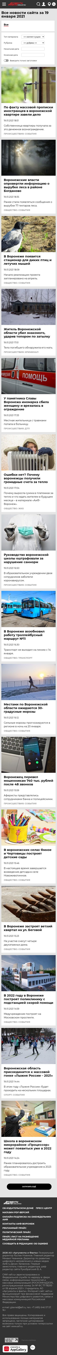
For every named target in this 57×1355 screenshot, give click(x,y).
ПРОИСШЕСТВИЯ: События (20, 134)
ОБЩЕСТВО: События (17, 210)
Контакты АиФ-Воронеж (18, 1223)
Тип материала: (11, 37)
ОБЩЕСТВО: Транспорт (18, 658)
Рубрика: (8, 43)
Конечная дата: (11, 55)
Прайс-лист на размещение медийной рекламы (20, 1238)
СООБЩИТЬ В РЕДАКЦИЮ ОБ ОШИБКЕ (25, 1243)
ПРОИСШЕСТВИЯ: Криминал (21, 352)
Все (6, 24)
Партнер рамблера (28, 1340)
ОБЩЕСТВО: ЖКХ (14, 508)
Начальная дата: (11, 49)
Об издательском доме (17, 1208)
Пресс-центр (44, 1208)
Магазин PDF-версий (15, 1212)
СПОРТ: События (14, 1095)
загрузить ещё (29, 1187)
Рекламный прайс (14, 1228)
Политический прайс (16, 1232)
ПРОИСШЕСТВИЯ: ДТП (17, 428)
